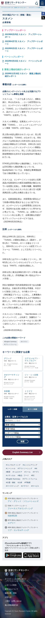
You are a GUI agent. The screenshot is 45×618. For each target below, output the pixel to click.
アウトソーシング (25, 468)
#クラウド (24, 341)
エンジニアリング (30, 465)
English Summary (12, 364)
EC (33, 475)
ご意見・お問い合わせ (13, 601)
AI (5, 364)
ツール (27, 382)
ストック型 (8, 365)
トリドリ (28, 391)
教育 (8, 472)
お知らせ (8, 597)
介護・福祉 (11, 482)
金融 (11, 398)
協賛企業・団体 (11, 593)
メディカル (11, 475)
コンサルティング (13, 465)
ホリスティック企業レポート (37, 7)
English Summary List (22, 452)
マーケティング (29, 367)
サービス (35, 486)
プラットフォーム (30, 398)
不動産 (6, 398)
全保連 (7, 391)
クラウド (25, 486)
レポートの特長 (11, 585)
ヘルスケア (18, 472)
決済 (32, 382)
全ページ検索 (32, 409)
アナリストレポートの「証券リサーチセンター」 (14, 7)
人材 (37, 367)
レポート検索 (12, 409)
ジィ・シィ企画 (31, 375)
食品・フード (24, 475)
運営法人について (11, 589)
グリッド (8, 358)
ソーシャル (11, 468)
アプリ (36, 472)
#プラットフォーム (10, 344)
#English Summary (10, 341)
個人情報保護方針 (11, 605)
